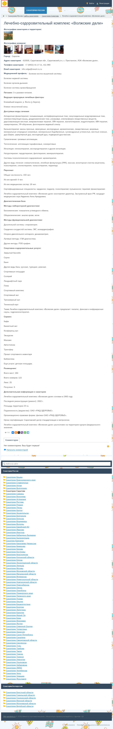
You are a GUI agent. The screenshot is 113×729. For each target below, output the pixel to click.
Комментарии (11, 440)
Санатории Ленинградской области (22, 563)
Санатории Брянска (15, 518)
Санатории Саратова (15, 491)
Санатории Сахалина (15, 637)
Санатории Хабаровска (16, 665)
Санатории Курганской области (20, 557)
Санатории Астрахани (16, 499)
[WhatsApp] (25, 432)
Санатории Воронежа (15, 496)
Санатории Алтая (14, 485)
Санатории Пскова (14, 599)
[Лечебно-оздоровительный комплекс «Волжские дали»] (8, 35)
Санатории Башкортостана (18, 604)
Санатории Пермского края (18, 596)
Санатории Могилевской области (21, 703)
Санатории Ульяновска (16, 662)
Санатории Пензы (14, 507)
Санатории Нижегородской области (22, 579)
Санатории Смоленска (16, 643)
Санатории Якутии (14, 623)
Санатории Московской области (20, 571)
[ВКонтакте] (13, 432)
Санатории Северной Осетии (19, 626)
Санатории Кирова (14, 549)
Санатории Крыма (14, 477)
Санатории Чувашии (15, 676)
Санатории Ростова (15, 502)
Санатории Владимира (16, 521)
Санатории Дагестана (16, 610)
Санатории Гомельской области (20, 695)
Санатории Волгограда (16, 488)
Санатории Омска (14, 588)
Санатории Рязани (14, 505)
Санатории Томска (14, 654)
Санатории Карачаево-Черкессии (21, 543)
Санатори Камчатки (15, 541)
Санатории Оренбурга (16, 590)
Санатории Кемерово (15, 546)
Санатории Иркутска (15, 532)
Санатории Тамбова (15, 648)
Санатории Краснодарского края (21, 480)
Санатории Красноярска (17, 554)
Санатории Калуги (14, 510)
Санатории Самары (15, 494)
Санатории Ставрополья (17, 483)
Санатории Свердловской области (21, 640)
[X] (19, 432)
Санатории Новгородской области (21, 582)
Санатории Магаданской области (21, 574)
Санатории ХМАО (14, 668)
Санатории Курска (14, 560)
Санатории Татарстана (16, 629)
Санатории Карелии (15, 612)
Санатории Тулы (13, 646)
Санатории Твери (14, 651)
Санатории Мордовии (16, 621)
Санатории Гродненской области (21, 698)
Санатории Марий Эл (15, 615)
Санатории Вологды (15, 524)
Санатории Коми (13, 618)
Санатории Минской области (19, 701)
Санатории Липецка (15, 565)
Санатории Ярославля (16, 679)
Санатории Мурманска (16, 577)
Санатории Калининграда (17, 538)
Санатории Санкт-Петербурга (19, 635)
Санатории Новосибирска (17, 585)
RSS (108, 446)
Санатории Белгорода (16, 516)
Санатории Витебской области (19, 706)
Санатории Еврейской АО (17, 527)
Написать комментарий (17, 450)
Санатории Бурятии (15, 607)
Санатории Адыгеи (14, 601)
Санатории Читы (13, 673)
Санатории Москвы (14, 568)
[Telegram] (28, 432)
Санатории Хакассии (15, 632)
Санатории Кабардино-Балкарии (21, 535)
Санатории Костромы (15, 552)
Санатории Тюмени (15, 657)
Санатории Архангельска (17, 513)
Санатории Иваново (15, 530)
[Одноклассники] (16, 432)
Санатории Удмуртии (15, 659)
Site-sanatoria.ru (9, 717)
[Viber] (22, 432)
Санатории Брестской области (19, 692)
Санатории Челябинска (16, 670)
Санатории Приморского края (19, 593)
